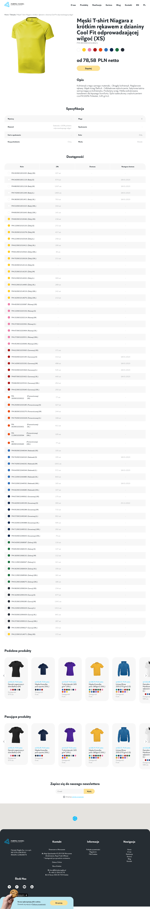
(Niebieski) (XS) (24, 450)
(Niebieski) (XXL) (25, 483)
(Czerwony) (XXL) (25, 383)
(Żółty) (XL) (23, 245)
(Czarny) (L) (23, 608)
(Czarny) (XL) (23, 614)
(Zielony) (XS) (24, 542)
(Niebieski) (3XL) (25, 490)
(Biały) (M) (23, 186)
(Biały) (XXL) (23, 206)
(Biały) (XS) (23, 173)
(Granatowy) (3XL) (25, 536)
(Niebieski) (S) (24, 457)
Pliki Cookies (93, 854)
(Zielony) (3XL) (24, 581)
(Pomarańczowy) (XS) (24, 397)
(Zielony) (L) (23, 562)
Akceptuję (75, 797)
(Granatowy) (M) (24, 509)
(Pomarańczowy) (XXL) (24, 434)
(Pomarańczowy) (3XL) (24, 443)
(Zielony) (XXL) (24, 575)
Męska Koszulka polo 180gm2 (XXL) (97, 685)
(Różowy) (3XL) (24, 343)
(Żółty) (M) (23, 232)
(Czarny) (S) (23, 595)
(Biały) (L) (22, 193)
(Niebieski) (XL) (24, 477)
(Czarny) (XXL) (24, 621)
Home (6, 14)
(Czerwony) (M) (24, 363)
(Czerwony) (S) (24, 357)
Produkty (84, 4)
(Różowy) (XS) (24, 304)
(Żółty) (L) (22, 238)
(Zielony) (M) (23, 555)
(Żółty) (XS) (23, 219)
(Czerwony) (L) (24, 370)
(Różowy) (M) (23, 317)
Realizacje (96, 4)
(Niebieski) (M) (24, 463)
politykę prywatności (78, 797)
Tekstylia (13, 14)
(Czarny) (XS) (23, 588)
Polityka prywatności (93, 849)
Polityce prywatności (39, 904)
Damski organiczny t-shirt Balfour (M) (16, 685)
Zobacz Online (57, 862)
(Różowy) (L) (23, 324)
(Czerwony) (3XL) (25, 389)
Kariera (109, 4)
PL (144, 4)
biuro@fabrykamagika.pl (58, 870)
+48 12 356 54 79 (58, 872)
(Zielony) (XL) (24, 568)
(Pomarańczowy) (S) (26, 405)
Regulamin (93, 852)
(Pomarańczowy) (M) (26, 411)
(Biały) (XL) (23, 199)
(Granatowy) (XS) (25, 496)
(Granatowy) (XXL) (25, 529)
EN (137, 4)
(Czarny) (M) (23, 601)
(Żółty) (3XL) (23, 258)
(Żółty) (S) (22, 225)
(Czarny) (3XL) (24, 627)
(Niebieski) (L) (24, 470)
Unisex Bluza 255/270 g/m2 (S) (123, 685)
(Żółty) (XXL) (23, 252)
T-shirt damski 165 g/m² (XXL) (69, 685)
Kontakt (128, 4)
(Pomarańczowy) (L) (26, 418)
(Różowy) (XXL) (24, 337)
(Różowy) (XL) (24, 330)
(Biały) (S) (22, 179)
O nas (73, 4)
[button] (4, 675)
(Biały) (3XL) (23, 212)
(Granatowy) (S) (24, 503)
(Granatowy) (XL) (25, 522)
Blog (118, 4)
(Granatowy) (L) (24, 516)
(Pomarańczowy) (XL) (24, 425)
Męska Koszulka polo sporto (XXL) (42, 685)
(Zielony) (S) (23, 549)
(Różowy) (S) (23, 311)
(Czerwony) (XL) (24, 376)
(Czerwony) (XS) (24, 350)
